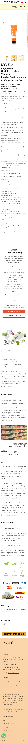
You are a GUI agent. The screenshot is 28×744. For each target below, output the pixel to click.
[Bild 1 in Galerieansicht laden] (7, 58)
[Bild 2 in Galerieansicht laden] (14, 58)
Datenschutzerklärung (21, 740)
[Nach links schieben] (1, 58)
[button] (3, 6)
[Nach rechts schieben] (26, 58)
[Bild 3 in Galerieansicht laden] (21, 58)
